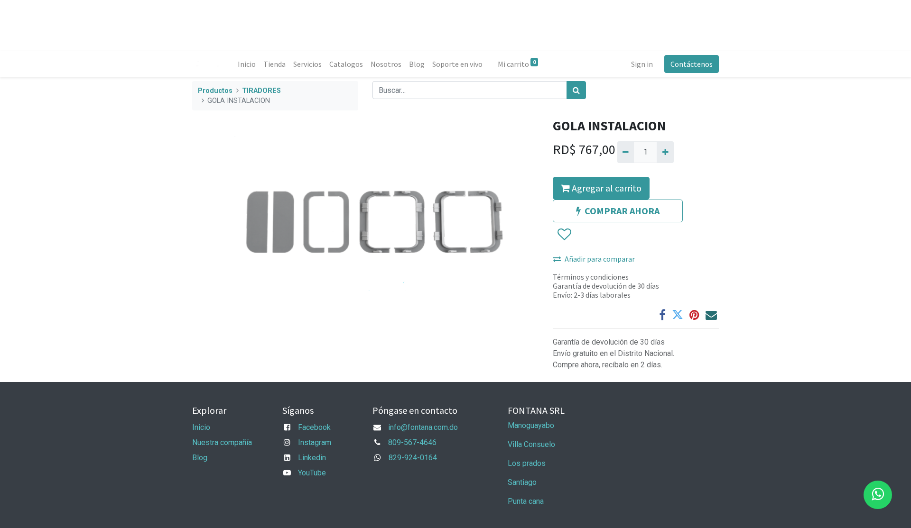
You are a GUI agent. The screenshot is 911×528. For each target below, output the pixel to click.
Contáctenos (691, 64)
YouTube (312, 472)
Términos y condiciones (591, 277)
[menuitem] (247, 64)
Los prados (527, 463)
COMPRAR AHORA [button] (622, 211)
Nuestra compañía (222, 442)
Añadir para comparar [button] (600, 259)
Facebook (314, 427)
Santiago (522, 482)
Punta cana (527, 501)
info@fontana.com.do (423, 427)
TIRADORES (261, 91)
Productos (215, 91)
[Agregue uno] (665, 152)
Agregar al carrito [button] (605, 188)
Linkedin (312, 457)
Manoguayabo (531, 425)
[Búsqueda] (576, 90)
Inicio (201, 427)
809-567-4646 (412, 442)
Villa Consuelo (531, 444)
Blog (199, 457)
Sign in (642, 64)
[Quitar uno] (625, 152)
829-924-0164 (413, 457)
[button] (564, 234)
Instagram (314, 442)
